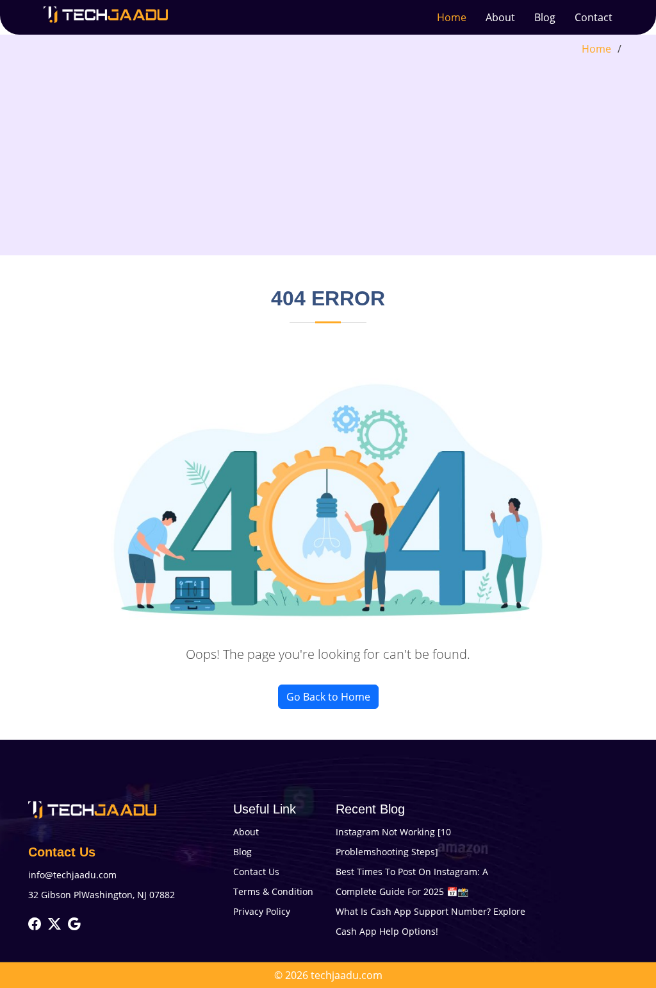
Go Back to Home (328, 697)
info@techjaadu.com (72, 875)
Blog (544, 17)
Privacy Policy (261, 911)
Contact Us (256, 871)
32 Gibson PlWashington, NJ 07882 (101, 895)
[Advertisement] (328, 153)
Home (451, 17)
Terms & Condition (273, 891)
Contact (593, 17)
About (500, 17)
